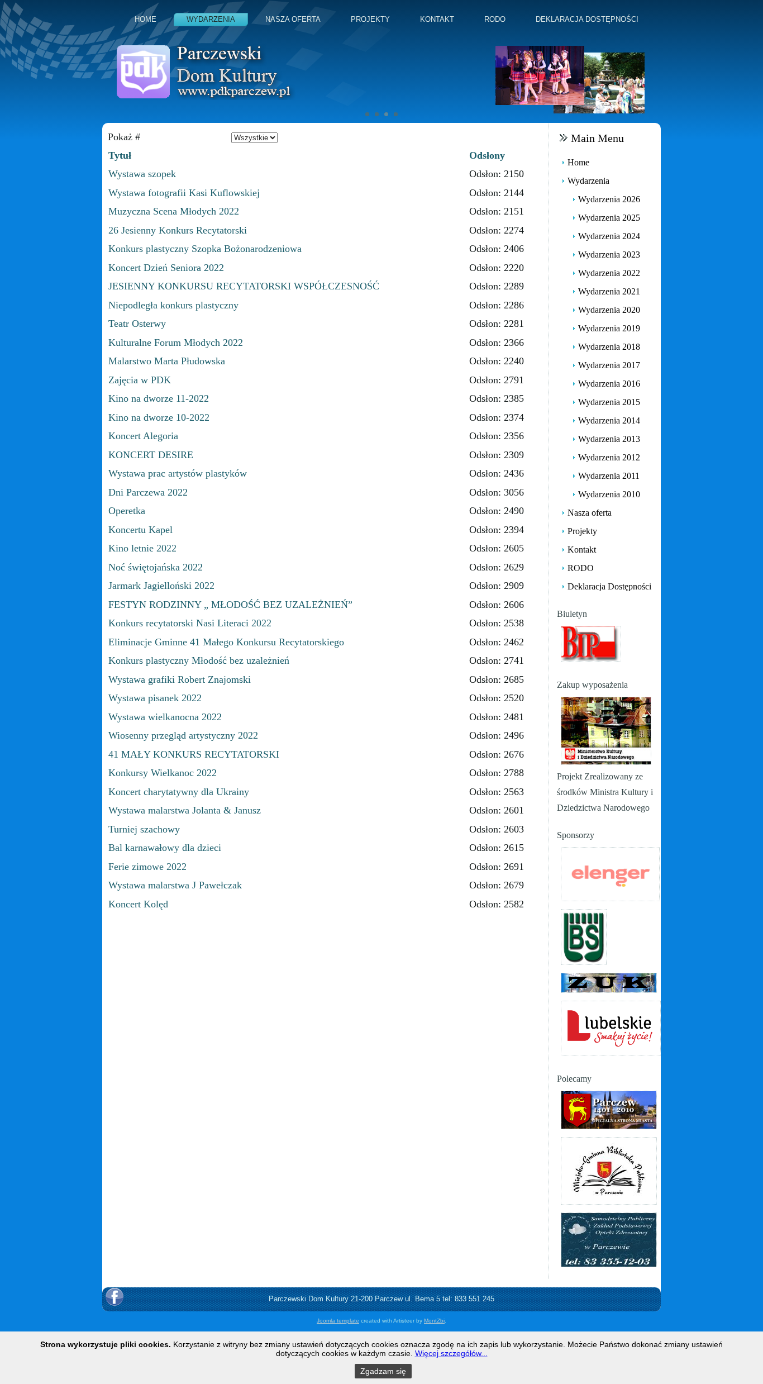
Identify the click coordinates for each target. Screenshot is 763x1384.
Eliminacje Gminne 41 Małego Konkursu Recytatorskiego (226, 642)
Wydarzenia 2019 (609, 328)
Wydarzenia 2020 (609, 310)
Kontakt (437, 19)
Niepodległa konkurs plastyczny (173, 305)
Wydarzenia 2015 (609, 402)
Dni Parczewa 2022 (148, 492)
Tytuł (119, 155)
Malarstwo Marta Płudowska (166, 361)
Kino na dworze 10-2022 (158, 417)
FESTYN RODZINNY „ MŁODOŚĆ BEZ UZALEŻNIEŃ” (230, 604)
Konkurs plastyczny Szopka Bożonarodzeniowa (205, 248)
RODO (495, 19)
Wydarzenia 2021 (609, 291)
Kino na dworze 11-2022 (158, 398)
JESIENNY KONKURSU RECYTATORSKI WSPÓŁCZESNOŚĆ (243, 286)
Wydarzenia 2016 (609, 383)
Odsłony (487, 155)
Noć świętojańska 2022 (155, 567)
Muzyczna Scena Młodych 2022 (173, 211)
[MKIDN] (606, 730)
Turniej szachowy (144, 829)
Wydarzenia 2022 (609, 273)
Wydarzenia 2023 (609, 254)
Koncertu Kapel (140, 529)
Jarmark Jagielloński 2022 (161, 585)
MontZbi (434, 1321)
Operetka (126, 510)
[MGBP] (609, 1169)
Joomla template (338, 1321)
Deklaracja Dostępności (587, 19)
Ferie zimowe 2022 (147, 866)
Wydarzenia (211, 19)
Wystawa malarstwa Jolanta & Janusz (184, 810)
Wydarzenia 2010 (609, 494)
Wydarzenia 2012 (609, 457)
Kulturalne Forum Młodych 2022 (175, 342)
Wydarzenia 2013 (609, 439)
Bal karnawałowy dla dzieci (164, 847)
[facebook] (114, 1297)
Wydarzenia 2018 (609, 346)
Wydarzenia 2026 (609, 199)
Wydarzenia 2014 (609, 420)
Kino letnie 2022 (142, 548)
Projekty (370, 19)
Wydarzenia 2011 (609, 476)
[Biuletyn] (591, 643)
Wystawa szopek (142, 173)
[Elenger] (610, 873)
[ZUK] (609, 982)
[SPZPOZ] (609, 1239)
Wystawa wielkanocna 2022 (165, 716)
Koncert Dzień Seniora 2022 (166, 267)
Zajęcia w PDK (139, 380)
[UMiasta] (609, 1109)
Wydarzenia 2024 (609, 236)
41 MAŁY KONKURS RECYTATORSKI (193, 754)
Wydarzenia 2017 (609, 365)
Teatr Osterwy (137, 323)
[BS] (584, 936)
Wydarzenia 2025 (609, 217)
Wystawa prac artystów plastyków (177, 473)
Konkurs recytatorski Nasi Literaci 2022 (189, 623)
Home (145, 19)
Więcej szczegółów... (451, 1353)
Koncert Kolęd (138, 904)
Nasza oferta (293, 19)
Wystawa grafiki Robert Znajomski (179, 679)
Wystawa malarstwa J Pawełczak (175, 885)
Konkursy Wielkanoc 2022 (162, 772)
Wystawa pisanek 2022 (155, 697)
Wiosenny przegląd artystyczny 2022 (183, 735)
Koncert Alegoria (143, 435)
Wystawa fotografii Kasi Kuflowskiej (184, 192)
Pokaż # (124, 136)
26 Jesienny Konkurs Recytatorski (177, 230)
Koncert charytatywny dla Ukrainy (178, 791)
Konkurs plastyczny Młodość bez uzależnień (198, 660)
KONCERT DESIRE (150, 454)
